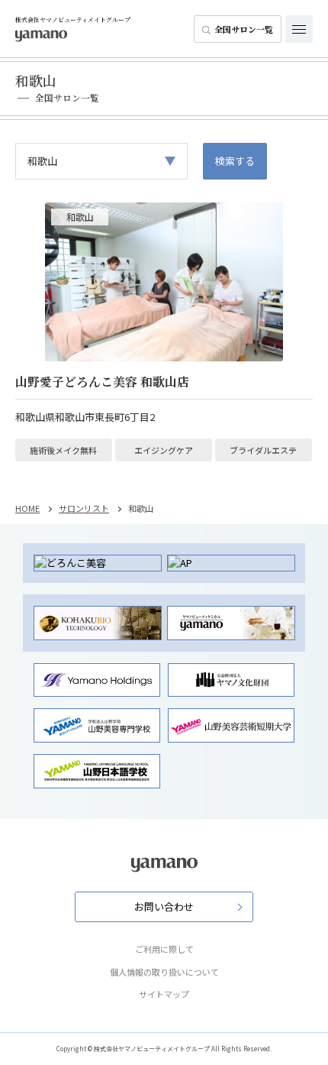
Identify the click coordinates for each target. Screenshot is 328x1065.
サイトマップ (164, 994)
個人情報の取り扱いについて (164, 972)
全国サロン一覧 (243, 29)
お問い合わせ (164, 906)
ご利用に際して (164, 949)
